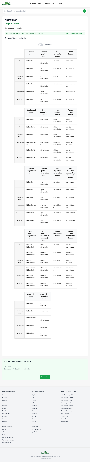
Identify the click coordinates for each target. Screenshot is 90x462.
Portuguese (6, 413)
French (4, 416)
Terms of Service (8, 440)
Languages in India (67, 400)
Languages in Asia (67, 405)
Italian (34, 403)
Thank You (64, 416)
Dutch (4, 411)
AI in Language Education (69, 395)
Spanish (17, 369)
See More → (65, 421)
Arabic (4, 400)
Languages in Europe (68, 403)
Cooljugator (8, 369)
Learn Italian (65, 419)
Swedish (34, 413)
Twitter (36, 432)
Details (19, 28)
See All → (5, 421)
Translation (48, 45)
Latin (33, 397)
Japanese (5, 403)
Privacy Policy (6, 442)
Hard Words (65, 413)
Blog (60, 3)
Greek (4, 395)
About (4, 432)
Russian (4, 397)
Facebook (37, 429)
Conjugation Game (8, 437)
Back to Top (45, 377)
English (4, 408)
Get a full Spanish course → (75, 33)
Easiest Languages (67, 411)
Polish (34, 419)
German (5, 419)
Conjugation (35, 3)
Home (4, 429)
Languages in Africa (67, 397)
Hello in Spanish (66, 408)
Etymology (49, 3)
